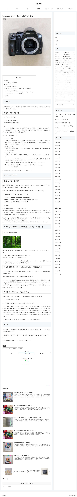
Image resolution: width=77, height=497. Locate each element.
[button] (42, 353)
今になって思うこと (9, 84)
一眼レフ (10, 348)
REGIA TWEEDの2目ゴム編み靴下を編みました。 (64, 126)
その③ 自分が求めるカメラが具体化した (15, 93)
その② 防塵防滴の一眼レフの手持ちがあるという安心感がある (20, 92)
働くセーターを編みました (61, 119)
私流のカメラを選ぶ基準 (11, 86)
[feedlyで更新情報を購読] (25, 361)
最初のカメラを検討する (11, 82)
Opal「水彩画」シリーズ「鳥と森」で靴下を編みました (65, 115)
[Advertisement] (27, 71)
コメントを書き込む (26, 483)
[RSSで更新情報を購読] (28, 361)
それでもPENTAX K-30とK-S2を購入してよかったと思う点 (18, 88)
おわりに (7, 95)
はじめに (7, 80)
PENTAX (5, 348)
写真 (4, 345)
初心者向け (15, 348)
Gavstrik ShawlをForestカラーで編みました (64, 132)
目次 (17, 77)
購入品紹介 (20, 348)
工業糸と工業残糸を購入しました (63, 122)
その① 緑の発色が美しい (11, 90)
